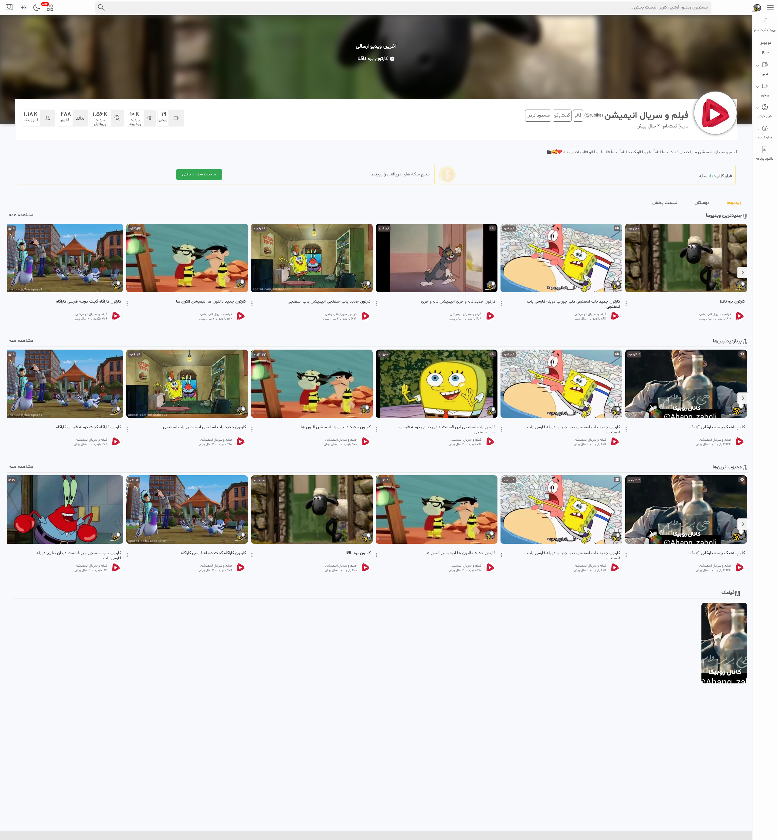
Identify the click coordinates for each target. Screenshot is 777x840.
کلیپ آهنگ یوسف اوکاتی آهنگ (717, 427)
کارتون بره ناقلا (732, 301)
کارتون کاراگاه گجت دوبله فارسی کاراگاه (88, 301)
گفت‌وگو (562, 115)
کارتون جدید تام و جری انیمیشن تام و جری (458, 301)
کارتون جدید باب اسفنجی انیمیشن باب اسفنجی (329, 301)
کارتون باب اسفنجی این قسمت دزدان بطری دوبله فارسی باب (78, 555)
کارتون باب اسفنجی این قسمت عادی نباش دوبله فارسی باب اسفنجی (447, 430)
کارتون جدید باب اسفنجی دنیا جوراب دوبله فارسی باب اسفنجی (573, 304)
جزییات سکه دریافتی (199, 174)
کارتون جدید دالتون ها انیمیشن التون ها (211, 301)
